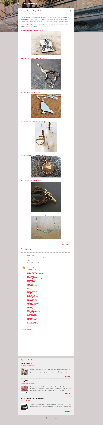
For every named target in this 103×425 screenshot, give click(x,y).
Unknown (29, 267)
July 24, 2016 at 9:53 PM (33, 326)
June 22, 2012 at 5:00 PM (33, 262)
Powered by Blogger (52, 418)
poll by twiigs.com (66, 244)
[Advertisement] (80, 30)
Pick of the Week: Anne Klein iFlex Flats (33, 398)
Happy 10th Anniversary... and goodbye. (33, 381)
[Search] (84, 4)
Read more (68, 376)
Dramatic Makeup (26, 363)
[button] (70, 11)
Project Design (28, 249)
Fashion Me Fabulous (29, 3)
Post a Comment (26, 329)
